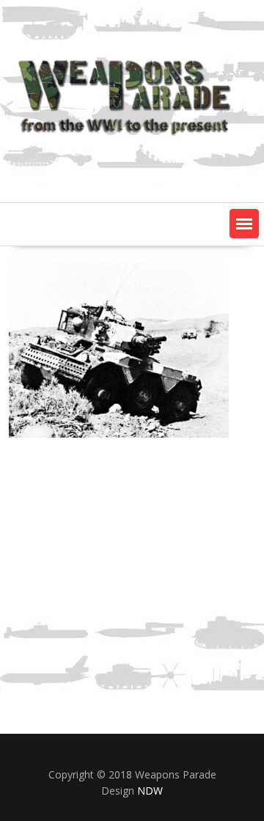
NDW (150, 791)
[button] (244, 223)
